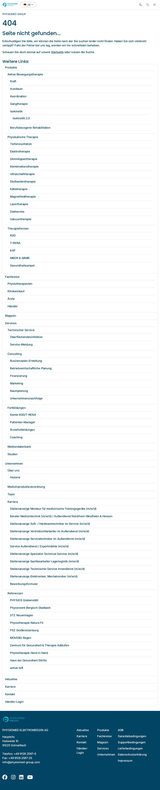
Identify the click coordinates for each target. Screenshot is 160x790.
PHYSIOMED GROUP (14, 14)
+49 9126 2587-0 (25, 753)
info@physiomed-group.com (21, 762)
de (30, 5)
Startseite (57, 52)
